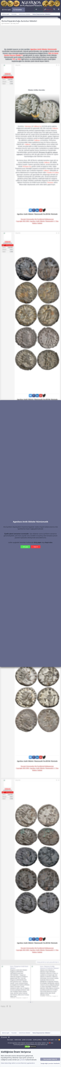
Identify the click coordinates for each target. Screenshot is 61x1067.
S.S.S (56, 1039)
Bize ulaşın (10, 1039)
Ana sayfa (7, 10)
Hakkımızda (17, 1039)
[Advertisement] (30, 37)
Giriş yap (25, 547)
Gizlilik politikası (37, 1039)
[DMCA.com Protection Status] (30, 1047)
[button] (23, 9)
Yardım (45, 1039)
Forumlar (18, 10)
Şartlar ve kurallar (27, 1039)
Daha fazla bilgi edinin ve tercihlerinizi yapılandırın (18, 1063)
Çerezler (4, 1037)
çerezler (22, 1060)
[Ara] (54, 9)
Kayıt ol (36, 547)
